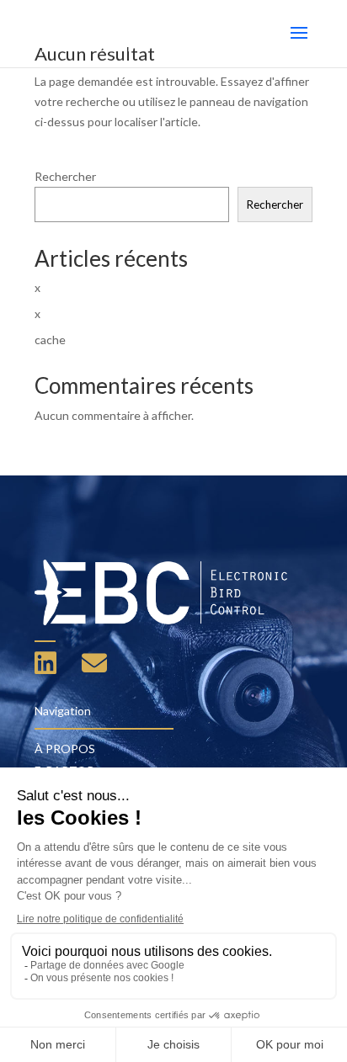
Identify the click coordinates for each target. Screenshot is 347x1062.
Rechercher (65, 176)
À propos (65, 748)
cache (50, 339)
